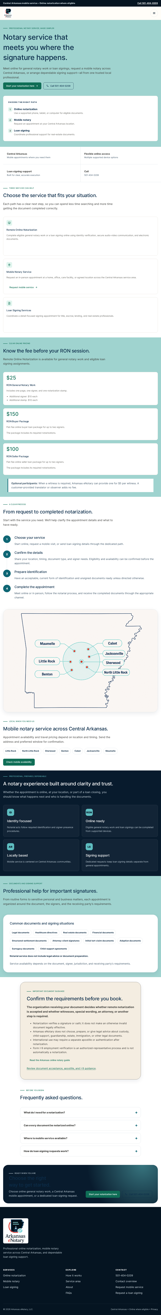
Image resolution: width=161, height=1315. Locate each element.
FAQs (69, 1292)
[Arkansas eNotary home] (8, 13)
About (69, 1287)
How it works (74, 1275)
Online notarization (14, 1275)
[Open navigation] (154, 13)
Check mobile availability (19, 762)
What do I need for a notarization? (44, 1112)
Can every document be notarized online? (49, 1125)
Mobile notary (11, 1281)
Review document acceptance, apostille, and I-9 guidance (61, 1068)
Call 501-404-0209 (147, 3)
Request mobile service (129, 1287)
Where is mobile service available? (45, 1138)
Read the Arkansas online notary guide (50, 1060)
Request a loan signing (129, 1292)
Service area (73, 1281)
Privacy (154, 1309)
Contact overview (126, 1281)
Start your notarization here (20, 85)
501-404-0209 (91, 175)
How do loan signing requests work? (46, 1151)
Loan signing (10, 1287)
